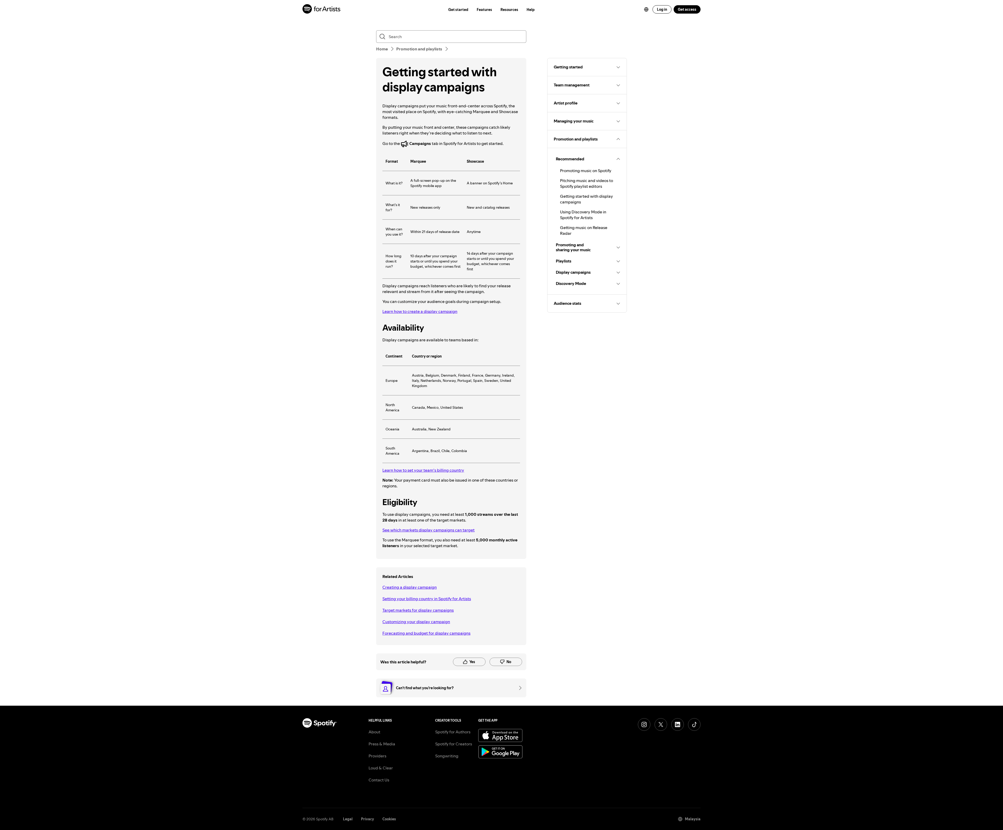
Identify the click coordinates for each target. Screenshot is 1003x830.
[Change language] (646, 9)
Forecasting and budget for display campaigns (426, 633)
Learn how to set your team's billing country (423, 470)
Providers (377, 756)
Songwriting (446, 756)
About (374, 732)
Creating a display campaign (409, 587)
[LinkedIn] (677, 724)
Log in (662, 9)
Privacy (367, 819)
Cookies (389, 819)
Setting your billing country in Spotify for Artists (426, 598)
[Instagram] (644, 724)
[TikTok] (694, 724)
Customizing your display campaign (416, 621)
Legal (348, 819)
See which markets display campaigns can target (428, 530)
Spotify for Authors (452, 732)
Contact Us (379, 780)
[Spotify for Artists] (321, 9)
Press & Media (382, 744)
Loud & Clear (381, 768)
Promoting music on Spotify (585, 170)
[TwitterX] (661, 724)
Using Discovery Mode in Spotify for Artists (583, 214)
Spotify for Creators (453, 744)
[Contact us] (518, 688)
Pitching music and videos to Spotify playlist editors (586, 183)
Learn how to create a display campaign (419, 311)
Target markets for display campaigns (418, 610)
